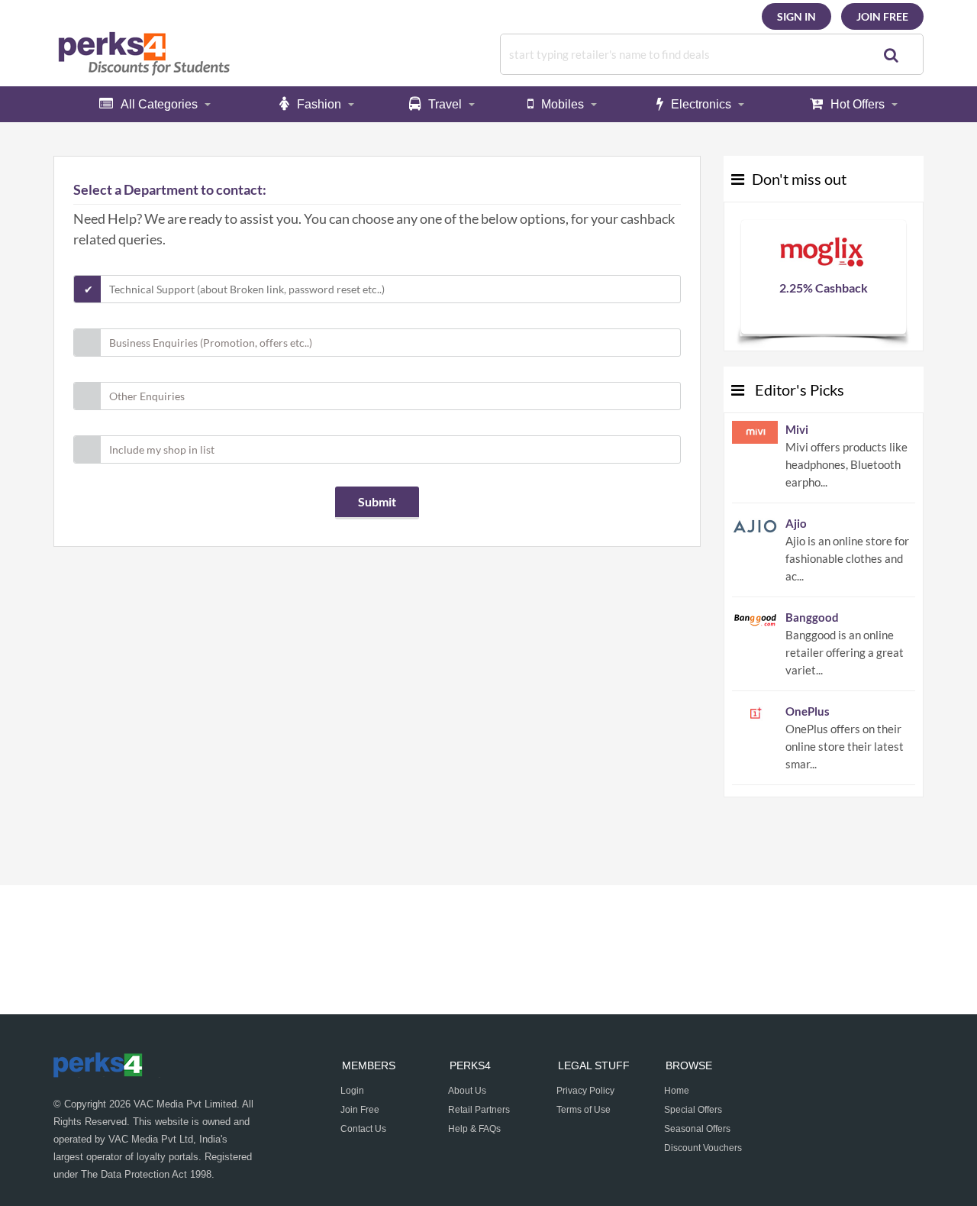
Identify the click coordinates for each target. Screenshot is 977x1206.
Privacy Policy (585, 1090)
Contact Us (363, 1129)
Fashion (319, 104)
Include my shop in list (161, 449)
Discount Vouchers (703, 1148)
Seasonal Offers (697, 1129)
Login (352, 1090)
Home (676, 1090)
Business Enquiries (210, 342)
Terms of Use (583, 1109)
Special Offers (693, 1109)
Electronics (701, 104)
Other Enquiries (147, 396)
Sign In (796, 16)
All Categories (159, 104)
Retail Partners (479, 1109)
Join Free (882, 16)
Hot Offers (857, 104)
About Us (467, 1090)
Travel (445, 104)
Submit (377, 501)
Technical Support (247, 289)
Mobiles (562, 104)
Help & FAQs (474, 1129)
